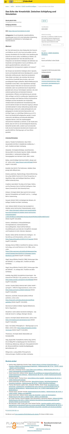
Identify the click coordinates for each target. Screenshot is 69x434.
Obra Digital (41, 429)
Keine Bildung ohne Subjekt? (36, 378)
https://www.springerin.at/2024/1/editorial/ (18, 290)
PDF (45, 21)
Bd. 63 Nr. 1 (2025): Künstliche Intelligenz (26, 6)
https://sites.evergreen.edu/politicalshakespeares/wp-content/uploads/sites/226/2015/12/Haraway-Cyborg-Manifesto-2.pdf (21, 253)
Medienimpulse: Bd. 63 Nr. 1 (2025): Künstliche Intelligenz (38, 383)
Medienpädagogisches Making (37, 391)
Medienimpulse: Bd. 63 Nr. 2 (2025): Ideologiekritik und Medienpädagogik (34, 370)
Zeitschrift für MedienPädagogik (34, 430)
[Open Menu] (5, 1)
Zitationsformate (47, 45)
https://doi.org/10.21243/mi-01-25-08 (19, 31)
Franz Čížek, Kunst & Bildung (34, 369)
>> (18, 410)
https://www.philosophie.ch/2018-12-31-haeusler (19, 239)
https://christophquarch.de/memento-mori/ (18, 320)
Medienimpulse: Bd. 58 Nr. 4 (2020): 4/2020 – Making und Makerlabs (28, 396)
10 (15, 410)
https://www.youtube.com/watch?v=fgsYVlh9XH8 (19, 279)
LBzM (37, 429)
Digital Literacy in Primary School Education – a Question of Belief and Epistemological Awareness (34, 365)
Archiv (12, 6)
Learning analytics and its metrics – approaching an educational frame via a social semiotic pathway (35, 404)
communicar (27, 425)
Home (7, 6)
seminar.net (47, 429)
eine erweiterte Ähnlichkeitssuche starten (27, 414)
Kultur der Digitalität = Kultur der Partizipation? (42, 395)
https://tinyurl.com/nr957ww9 (24, 162)
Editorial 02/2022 (58, 398)
